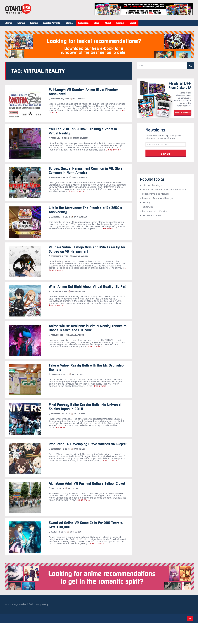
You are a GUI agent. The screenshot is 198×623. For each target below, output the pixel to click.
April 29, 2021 (57, 335)
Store (96, 23)
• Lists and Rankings (150, 185)
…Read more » (113, 150)
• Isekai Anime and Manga (154, 194)
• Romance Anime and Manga (156, 198)
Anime (8, 23)
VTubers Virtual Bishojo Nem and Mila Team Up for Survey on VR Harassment (87, 249)
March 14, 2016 (58, 532)
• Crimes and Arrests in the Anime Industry (163, 190)
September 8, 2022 (59, 256)
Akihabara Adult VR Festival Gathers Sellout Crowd (87, 483)
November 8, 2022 (59, 177)
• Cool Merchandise (150, 215)
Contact (120, 23)
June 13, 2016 (57, 488)
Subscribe (83, 23)
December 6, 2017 (59, 374)
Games (34, 23)
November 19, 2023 (59, 99)
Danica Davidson (80, 138)
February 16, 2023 (59, 138)
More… (69, 23)
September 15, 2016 (60, 449)
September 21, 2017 (60, 414)
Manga (21, 23)
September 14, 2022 (60, 217)
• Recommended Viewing (154, 211)
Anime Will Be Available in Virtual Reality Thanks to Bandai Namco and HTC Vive (87, 328)
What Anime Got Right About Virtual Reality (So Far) (87, 287)
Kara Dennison (80, 217)
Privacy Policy (41, 604)
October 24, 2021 (58, 291)
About (108, 23)
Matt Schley (78, 99)
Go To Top (190, 618)
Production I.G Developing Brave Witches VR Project (87, 444)
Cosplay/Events (51, 23)
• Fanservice (146, 207)
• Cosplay (145, 202)
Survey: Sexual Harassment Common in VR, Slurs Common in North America (85, 170)
